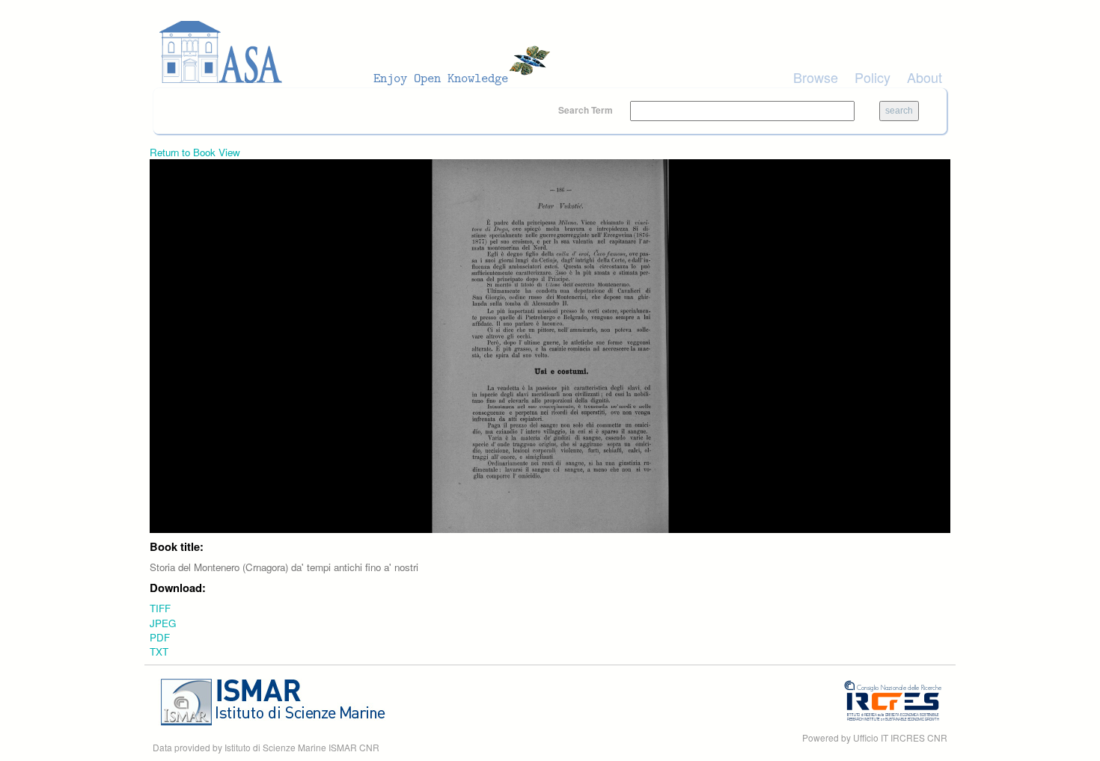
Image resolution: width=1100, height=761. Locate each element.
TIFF (160, 608)
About (924, 77)
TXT (159, 651)
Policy (872, 77)
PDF (160, 637)
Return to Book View (195, 152)
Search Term (586, 110)
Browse (815, 77)
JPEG (163, 623)
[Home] (359, 52)
